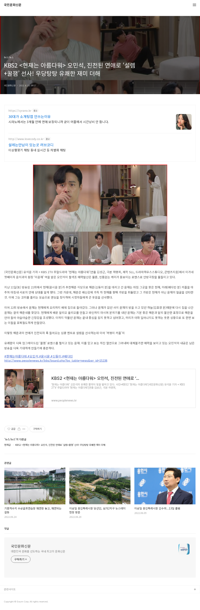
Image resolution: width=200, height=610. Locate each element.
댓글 (6, 528)
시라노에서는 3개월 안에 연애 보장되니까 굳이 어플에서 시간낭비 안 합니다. (58, 121)
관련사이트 (10, 589)
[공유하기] (19, 429)
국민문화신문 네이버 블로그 (19, 602)
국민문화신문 (12, 5)
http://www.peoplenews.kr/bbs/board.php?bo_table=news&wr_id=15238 (55, 360)
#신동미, (56, 356)
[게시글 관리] (23, 429)
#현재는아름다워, (16, 356)
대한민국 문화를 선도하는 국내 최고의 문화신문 (38, 551)
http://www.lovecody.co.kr (26, 139)
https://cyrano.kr (19, 110)
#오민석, (33, 356)
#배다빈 (67, 356)
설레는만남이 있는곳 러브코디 (31, 144)
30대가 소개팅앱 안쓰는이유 (29, 116)
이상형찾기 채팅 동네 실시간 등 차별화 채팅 (37, 150)
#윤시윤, (45, 356)
